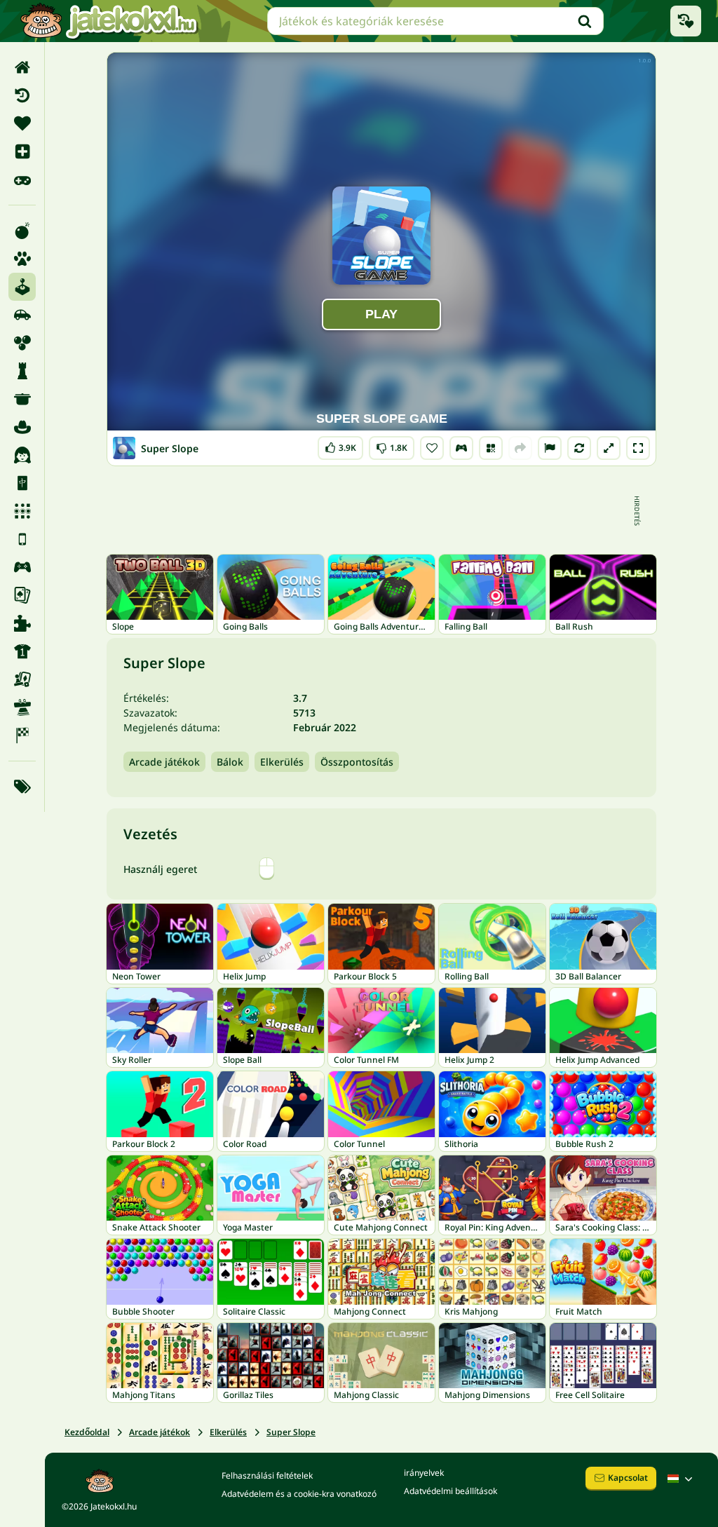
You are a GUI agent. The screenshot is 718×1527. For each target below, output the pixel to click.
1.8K (391, 445)
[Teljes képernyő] (638, 448)
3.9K (340, 445)
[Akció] (22, 231)
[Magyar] (681, 1479)
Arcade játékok (164, 761)
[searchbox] (435, 21)
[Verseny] (22, 735)
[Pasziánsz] (22, 595)
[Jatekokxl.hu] (109, 21)
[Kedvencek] (22, 123)
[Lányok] (22, 455)
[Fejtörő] (22, 371)
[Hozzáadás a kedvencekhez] (432, 448)
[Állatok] (22, 259)
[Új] (22, 151)
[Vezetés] (461, 448)
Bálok (230, 761)
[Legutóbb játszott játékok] (685, 21)
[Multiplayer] (22, 567)
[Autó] (22, 315)
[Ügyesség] (22, 707)
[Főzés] (22, 399)
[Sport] (22, 651)
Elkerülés (282, 761)
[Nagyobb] (609, 448)
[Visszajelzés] (550, 448)
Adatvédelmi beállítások (450, 1491)
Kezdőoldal (87, 1432)
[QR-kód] (491, 448)
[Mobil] (22, 539)
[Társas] (22, 679)
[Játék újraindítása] (579, 448)
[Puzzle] (22, 623)
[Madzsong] (22, 483)
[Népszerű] (22, 179)
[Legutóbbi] (22, 95)
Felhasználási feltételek (267, 1475)
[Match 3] (22, 511)
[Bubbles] (22, 343)
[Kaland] (22, 427)
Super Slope (291, 1432)
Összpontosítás (356, 761)
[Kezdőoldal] (22, 67)
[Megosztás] (520, 448)
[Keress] (585, 21)
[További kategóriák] (22, 787)
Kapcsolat (628, 1478)
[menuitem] (22, 67)
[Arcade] (22, 287)
